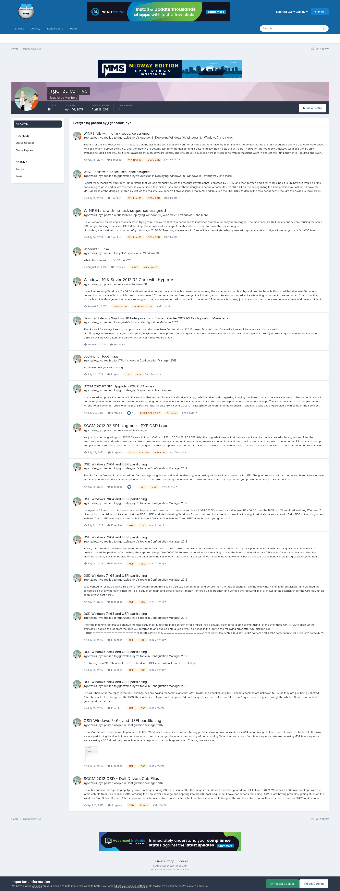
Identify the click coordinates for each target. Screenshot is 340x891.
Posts (19, 176)
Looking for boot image (101, 356)
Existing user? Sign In (291, 11)
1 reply (114, 374)
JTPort (121, 360)
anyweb (122, 322)
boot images (163, 390)
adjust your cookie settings (130, 885)
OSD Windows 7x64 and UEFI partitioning (115, 464)
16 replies (116, 486)
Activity (35, 28)
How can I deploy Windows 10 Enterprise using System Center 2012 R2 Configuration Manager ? (156, 318)
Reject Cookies (314, 883)
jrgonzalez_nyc (93, 137)
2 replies (119, 266)
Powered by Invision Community (170, 869)
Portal (73, 28)
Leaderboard (55, 28)
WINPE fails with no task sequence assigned (117, 133)
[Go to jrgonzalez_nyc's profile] (77, 136)
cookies (37, 885)
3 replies (116, 412)
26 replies (119, 344)
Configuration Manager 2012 (159, 322)
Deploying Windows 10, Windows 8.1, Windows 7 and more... (194, 137)
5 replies (115, 159)
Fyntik (121, 253)
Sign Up (319, 11)
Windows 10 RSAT (97, 249)
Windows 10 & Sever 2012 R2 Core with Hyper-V (128, 279)
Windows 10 (151, 253)
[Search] (324, 28)
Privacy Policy (164, 861)
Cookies (182, 861)
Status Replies (24, 150)
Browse (19, 28)
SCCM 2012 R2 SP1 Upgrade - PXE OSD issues (119, 386)
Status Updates (306, 28)
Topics (20, 169)
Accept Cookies (284, 883)
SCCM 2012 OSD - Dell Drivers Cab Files (121, 778)
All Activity (22, 123)
